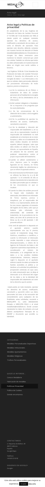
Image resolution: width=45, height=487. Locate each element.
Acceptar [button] (24, 484)
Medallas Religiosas (15, 356)
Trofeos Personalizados (16, 360)
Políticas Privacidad (15, 386)
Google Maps (11, 451)
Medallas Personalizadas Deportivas (21, 343)
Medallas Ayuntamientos (16, 352)
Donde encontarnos (15, 394)
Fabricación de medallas (16, 381)
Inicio (14, 15)
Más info (32, 484)
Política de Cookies (14, 390)
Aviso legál (11, 12)
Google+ (10, 468)
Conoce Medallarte (14, 377)
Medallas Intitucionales (16, 348)
